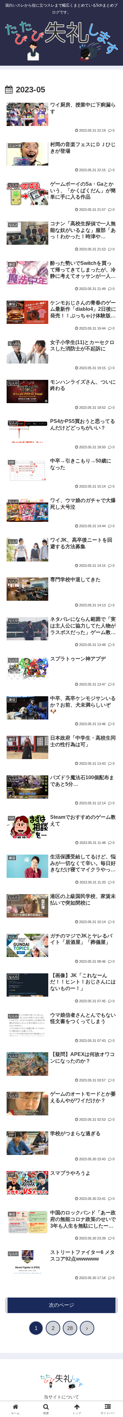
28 (70, 1328)
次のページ (61, 1305)
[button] (110, 1002)
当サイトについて (61, 1396)
